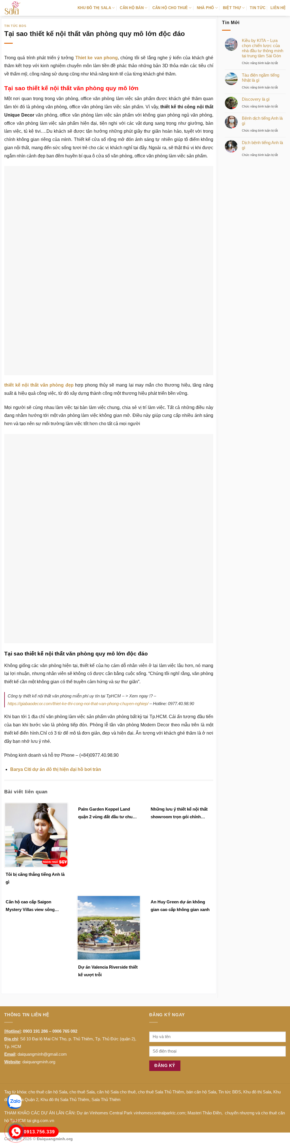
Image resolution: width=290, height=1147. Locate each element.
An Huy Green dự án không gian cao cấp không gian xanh (180, 835)
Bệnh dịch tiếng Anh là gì (262, 121)
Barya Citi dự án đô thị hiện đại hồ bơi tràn (55, 698)
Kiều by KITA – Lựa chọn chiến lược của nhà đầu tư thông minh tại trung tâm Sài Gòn (262, 48)
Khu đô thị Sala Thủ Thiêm (64, 1029)
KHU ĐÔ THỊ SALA (94, 8)
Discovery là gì (256, 99)
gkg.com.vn (43, 1049)
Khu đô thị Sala (257, 1021)
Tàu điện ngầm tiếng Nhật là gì (260, 78)
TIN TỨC (257, 8)
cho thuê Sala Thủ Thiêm (161, 1021)
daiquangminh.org (38, 991)
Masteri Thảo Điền (204, 1042)
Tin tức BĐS (229, 1021)
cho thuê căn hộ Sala (47, 1021)
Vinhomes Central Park (111, 1042)
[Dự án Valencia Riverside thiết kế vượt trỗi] (109, 857)
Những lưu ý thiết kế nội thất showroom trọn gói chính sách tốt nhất (179, 743)
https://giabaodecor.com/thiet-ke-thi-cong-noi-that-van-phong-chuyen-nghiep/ (78, 633)
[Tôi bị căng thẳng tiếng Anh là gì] (36, 764)
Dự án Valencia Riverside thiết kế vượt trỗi (108, 900)
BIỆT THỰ (232, 8)
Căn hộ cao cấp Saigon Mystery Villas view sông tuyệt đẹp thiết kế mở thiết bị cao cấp (34, 836)
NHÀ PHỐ (205, 8)
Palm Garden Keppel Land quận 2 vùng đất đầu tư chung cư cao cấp (108, 743)
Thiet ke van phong (96, 57)
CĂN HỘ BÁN (132, 8)
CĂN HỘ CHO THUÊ (170, 8)
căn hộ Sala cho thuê (116, 1021)
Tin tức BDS (15, 26)
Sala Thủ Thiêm (106, 1029)
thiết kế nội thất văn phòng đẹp (39, 385)
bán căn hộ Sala (201, 1021)
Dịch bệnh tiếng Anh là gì (262, 145)
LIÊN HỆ (278, 8)
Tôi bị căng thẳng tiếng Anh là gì (35, 807)
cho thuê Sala (82, 1021)
